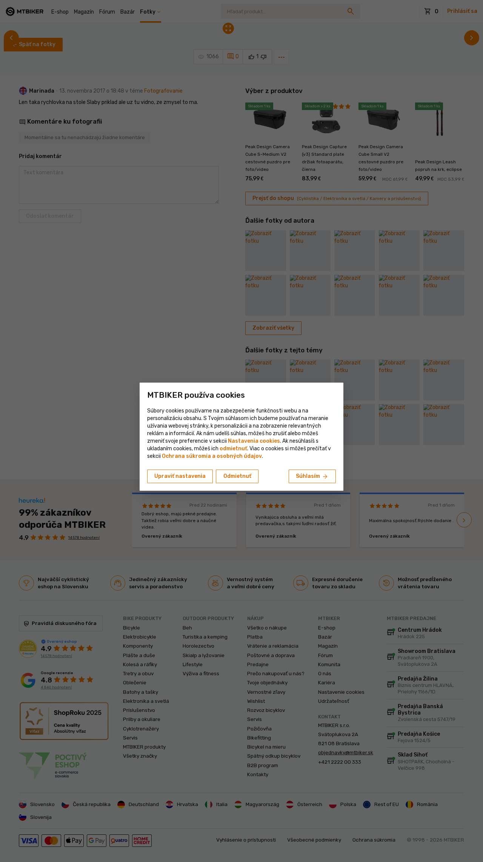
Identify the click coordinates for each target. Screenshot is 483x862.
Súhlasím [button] (312, 477)
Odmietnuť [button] (237, 476)
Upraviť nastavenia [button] (180, 476)
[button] (233, 448)
